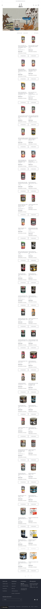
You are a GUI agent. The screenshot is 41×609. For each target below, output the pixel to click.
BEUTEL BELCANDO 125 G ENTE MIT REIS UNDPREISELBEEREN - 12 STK (33, 93)
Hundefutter (5, 590)
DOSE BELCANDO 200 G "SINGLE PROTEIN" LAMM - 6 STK (32, 428)
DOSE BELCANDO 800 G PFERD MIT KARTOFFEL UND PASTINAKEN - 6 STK (23, 450)
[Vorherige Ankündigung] (2, 1)
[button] (2, 5)
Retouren (13, 588)
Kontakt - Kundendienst (16, 593)
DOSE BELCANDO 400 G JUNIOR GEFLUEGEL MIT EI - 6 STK (22, 474)
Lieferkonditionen (15, 590)
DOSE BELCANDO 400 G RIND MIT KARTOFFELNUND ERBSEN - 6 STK (23, 183)
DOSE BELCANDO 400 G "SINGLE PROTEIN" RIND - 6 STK (22, 274)
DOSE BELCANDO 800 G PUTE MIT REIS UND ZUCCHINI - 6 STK (23, 296)
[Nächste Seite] (31, 576)
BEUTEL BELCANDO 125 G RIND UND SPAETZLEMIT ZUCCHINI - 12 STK (33, 46)
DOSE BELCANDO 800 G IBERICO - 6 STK (32, 474)
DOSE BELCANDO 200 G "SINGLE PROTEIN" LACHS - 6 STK (33, 496)
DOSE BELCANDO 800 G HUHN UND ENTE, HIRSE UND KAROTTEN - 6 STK (22, 205)
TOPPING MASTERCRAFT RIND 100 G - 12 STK (33, 205)
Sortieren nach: (19, 33)
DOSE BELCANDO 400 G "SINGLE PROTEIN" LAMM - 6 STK (32, 252)
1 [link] (25, 575)
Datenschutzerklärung (25, 606)
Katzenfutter (5, 588)
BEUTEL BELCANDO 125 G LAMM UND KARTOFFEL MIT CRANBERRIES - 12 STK (32, 70)
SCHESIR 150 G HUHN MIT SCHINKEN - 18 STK (32, 540)
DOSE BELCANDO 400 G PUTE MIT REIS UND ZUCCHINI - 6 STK (23, 340)
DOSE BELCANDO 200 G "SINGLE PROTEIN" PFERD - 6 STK (22, 406)
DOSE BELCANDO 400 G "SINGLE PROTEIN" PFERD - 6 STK (33, 297)
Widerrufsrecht (18, 606)
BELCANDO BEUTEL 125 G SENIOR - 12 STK (22, 496)
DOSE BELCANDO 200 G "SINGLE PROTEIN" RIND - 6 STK (32, 362)
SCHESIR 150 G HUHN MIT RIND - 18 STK (33, 518)
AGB (29, 606)
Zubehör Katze (5, 583)
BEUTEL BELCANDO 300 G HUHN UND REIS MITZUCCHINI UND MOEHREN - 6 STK (22, 93)
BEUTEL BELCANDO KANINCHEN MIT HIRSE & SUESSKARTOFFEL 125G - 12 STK (22, 70)
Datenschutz (14, 583)
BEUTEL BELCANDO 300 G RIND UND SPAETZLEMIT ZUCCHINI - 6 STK (23, 116)
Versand (32, 606)
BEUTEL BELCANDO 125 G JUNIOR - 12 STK (22, 228)
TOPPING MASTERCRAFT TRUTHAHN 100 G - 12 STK (22, 384)
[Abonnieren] (20, 599)
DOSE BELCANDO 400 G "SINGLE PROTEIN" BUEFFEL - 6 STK (23, 540)
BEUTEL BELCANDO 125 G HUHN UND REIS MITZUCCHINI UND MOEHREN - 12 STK (22, 46)
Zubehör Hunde (5, 586)
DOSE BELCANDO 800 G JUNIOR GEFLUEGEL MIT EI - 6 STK (22, 518)
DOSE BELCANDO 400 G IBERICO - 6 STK (32, 450)
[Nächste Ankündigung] (39, 1)
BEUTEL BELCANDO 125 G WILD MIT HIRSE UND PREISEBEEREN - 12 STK (23, 139)
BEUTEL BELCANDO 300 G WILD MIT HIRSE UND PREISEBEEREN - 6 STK (23, 252)
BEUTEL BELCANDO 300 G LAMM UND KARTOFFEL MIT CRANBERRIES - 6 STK (22, 161)
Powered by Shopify (12, 606)
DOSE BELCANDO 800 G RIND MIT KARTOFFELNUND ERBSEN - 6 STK (33, 229)
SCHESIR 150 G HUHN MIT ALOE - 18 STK (33, 562)
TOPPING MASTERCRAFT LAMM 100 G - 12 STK (23, 428)
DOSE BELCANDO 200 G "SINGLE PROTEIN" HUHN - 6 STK (32, 274)
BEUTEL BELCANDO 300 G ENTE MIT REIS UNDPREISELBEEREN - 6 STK (32, 161)
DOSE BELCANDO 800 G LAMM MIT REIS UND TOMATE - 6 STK (33, 340)
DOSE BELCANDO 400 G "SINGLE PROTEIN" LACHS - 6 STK (33, 406)
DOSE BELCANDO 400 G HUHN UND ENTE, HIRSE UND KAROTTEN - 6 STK (33, 139)
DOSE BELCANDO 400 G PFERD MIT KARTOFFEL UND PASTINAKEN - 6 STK (33, 384)
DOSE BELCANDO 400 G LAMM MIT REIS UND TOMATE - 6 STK (23, 319)
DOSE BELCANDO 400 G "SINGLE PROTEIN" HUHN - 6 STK (32, 183)
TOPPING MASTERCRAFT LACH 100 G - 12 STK (33, 319)
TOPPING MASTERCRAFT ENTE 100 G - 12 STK (23, 362)
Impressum (14, 586)
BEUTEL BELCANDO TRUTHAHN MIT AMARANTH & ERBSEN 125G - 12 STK (33, 116)
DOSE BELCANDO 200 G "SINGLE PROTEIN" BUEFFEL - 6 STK (23, 563)
